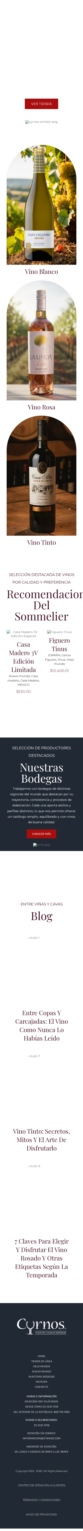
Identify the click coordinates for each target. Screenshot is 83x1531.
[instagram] (16, 8)
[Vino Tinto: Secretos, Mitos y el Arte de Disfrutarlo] (41, 1086)
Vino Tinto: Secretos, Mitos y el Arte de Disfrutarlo (41, 1080)
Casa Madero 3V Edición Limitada (23, 657)
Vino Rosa (41, 407)
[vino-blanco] (41, 146)
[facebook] (8, 8)
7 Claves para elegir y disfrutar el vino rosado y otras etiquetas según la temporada (41, 1188)
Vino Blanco (41, 271)
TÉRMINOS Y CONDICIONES (41, 1500)
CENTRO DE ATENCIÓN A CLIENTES (41, 1485)
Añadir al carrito (22, 630)
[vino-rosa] (41, 282)
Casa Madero (29, 680)
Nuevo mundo (19, 676)
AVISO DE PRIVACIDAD (41, 1514)
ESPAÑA (54, 655)
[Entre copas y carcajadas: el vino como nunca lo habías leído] (41, 968)
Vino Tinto (41, 542)
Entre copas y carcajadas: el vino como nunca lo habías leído (41, 962)
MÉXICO (23, 684)
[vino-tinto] (41, 417)
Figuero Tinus (59, 644)
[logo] (41, 1320)
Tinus (61, 659)
